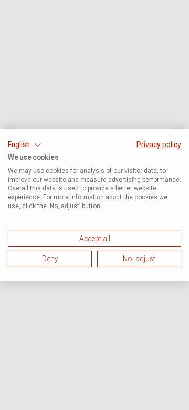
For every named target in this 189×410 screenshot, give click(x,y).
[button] (24, 145)
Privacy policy (158, 144)
